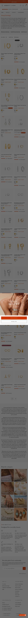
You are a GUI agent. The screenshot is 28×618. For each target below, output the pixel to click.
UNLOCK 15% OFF (14, 317)
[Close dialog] (27, 293)
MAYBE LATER (14, 321)
